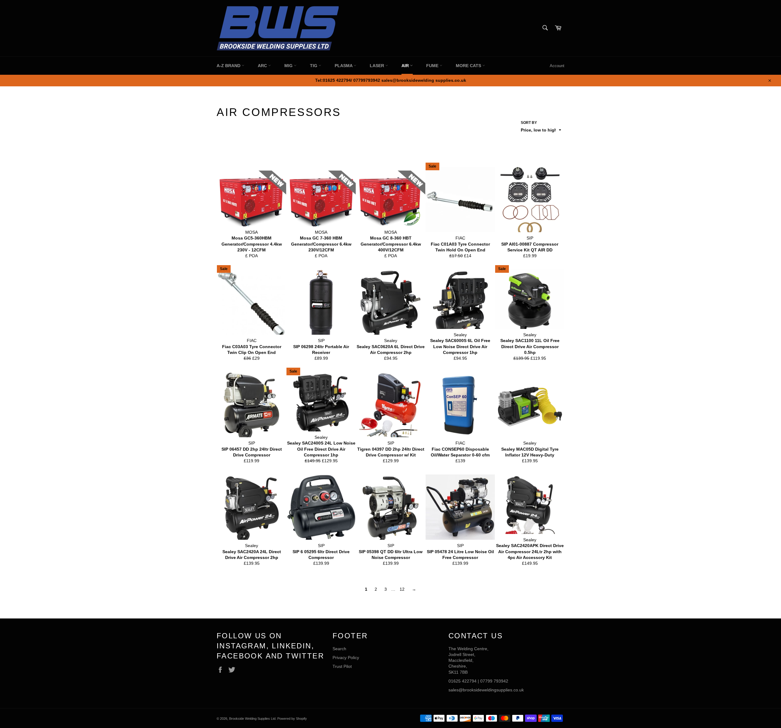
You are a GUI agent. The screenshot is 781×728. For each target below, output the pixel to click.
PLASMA (344, 65)
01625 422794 (462, 681)
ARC (263, 65)
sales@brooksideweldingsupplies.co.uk (486, 689)
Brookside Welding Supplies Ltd (252, 718)
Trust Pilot (342, 666)
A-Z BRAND (229, 65)
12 (402, 589)
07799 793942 (494, 681)
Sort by (529, 123)
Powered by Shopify (292, 718)
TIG (314, 65)
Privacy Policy (346, 657)
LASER (377, 65)
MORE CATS (469, 65)
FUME (433, 65)
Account (557, 65)
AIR (405, 65)
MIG (289, 65)
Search (339, 648)
